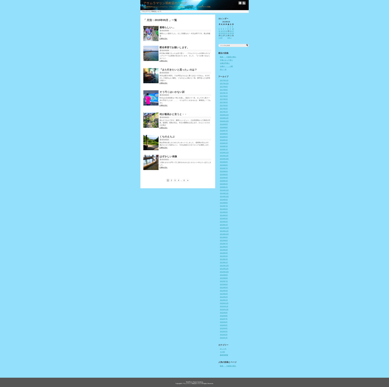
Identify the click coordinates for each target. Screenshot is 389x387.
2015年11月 (224, 156)
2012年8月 (224, 278)
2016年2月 (224, 146)
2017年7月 (224, 93)
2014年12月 (224, 190)
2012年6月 (224, 284)
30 (231, 35)
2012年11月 (224, 269)
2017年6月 (224, 96)
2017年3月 (224, 105)
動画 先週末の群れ (228, 57)
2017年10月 (224, 83)
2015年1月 (224, 187)
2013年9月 (224, 237)
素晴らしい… (167, 27)
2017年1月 (224, 112)
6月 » (229, 38)
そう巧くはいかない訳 (172, 92)
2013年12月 (224, 228)
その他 (222, 352)
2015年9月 (224, 162)
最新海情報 (224, 355)
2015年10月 (224, 159)
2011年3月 (224, 331)
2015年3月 (224, 181)
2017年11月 (224, 80)
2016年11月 (224, 118)
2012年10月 (224, 272)
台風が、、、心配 (226, 66)
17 (233, 31)
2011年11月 (224, 306)
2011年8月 (224, 316)
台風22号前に (225, 63)
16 (231, 31)
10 (233, 29)
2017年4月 (224, 102)
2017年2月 (224, 109)
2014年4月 (224, 215)
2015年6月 (224, 171)
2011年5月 (224, 325)
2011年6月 (224, 322)
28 (226, 35)
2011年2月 (224, 335)
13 (224, 31)
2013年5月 (224, 250)
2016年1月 (224, 149)
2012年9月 (224, 275)
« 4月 (220, 38)
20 (224, 33)
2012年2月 (224, 297)
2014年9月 (224, 200)
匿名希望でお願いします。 (174, 47)
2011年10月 (224, 309)
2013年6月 (224, 247)
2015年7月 (224, 168)
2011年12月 (224, 303)
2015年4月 (224, 178)
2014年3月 (224, 218)
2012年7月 (224, 281)
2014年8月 (224, 203)
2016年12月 (224, 115)
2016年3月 (224, 143)
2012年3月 (224, 294)
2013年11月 (224, 231)
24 (233, 33)
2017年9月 (224, 87)
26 (222, 35)
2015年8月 (224, 165)
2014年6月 (224, 209)
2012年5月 (224, 287)
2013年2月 (224, 259)
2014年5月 (224, 212)
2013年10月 (224, 234)
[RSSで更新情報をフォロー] (244, 4)
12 (222, 31)
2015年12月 (224, 153)
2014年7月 (224, 206)
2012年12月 (224, 266)
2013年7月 (224, 244)
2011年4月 (224, 328)
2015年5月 (224, 174)
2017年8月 (224, 90)
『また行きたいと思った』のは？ (178, 69)
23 (231, 33)
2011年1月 (224, 338)
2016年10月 (224, 121)
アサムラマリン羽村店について (151, 11)
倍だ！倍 (223, 69)
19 (222, 33)
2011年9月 (224, 313)
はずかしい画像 (168, 156)
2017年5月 (224, 99)
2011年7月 (224, 319)
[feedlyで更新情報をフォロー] (240, 4)
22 (228, 33)
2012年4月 (224, 291)
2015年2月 (224, 184)
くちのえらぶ (167, 136)
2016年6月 (224, 134)
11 (219, 31)
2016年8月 (224, 127)
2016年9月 (224, 124)
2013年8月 (224, 240)
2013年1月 (224, 262)
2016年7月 (224, 131)
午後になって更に (226, 60)
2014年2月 (224, 222)
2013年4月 (224, 253)
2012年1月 (224, 300)
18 (219, 33)
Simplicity (200, 382)
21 (226, 33)
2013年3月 (224, 256)
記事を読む (164, 38)
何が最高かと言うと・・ (173, 114)
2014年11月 (224, 193)
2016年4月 (224, 140)
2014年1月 (224, 225)
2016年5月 (224, 137)
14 (226, 31)
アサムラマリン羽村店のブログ (165, 3)
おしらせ (223, 349)
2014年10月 (224, 196)
